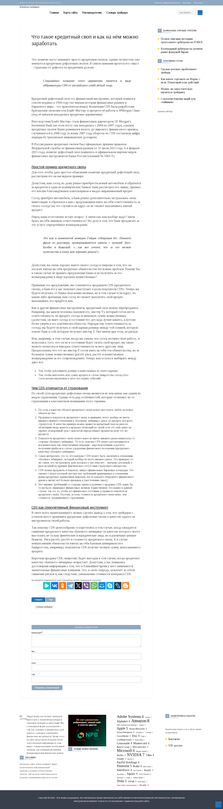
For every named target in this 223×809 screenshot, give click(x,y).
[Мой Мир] (102, 585)
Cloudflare (140, 732)
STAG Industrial (145, 774)
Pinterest (124, 766)
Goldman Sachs (125, 739)
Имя (33, 651)
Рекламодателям (92, 12)
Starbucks (121, 778)
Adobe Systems (130, 716)
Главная (54, 12)
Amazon (140, 720)
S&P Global (147, 766)
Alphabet (123, 721)
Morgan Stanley (142, 751)
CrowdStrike (124, 736)
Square (132, 773)
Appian (142, 725)
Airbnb (148, 717)
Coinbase (149, 732)
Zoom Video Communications (127, 785)
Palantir (121, 758)
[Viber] (86, 585)
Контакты (187, 3)
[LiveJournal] (117, 585)
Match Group (124, 747)
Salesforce (124, 770)
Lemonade (124, 743)
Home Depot (139, 740)
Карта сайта (70, 12)
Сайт (33, 674)
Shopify (148, 770)
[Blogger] (125, 585)
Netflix (121, 755)
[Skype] (109, 585)
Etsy (136, 735)
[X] (78, 585)
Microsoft (126, 750)
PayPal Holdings (128, 762)
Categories (38, 600)
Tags (50, 600)
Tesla (122, 781)
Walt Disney (142, 781)
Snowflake (121, 774)
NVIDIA (136, 754)
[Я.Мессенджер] (46, 585)
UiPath (132, 781)
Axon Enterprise (125, 732)
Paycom (130, 759)
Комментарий (37, 632)
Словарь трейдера (117, 12)
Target (129, 778)
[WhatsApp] (94, 585)
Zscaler (144, 785)
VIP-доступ (198, 3)
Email (34, 663)
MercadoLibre (140, 747)
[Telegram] (70, 585)
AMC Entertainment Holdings (127, 725)
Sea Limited (138, 770)
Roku (137, 766)
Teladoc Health (138, 778)
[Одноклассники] (62, 585)
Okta (150, 755)
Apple (122, 728)
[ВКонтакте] (54, 585)
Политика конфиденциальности (167, 3)
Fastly (143, 736)
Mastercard (141, 743)
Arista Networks (138, 728)
